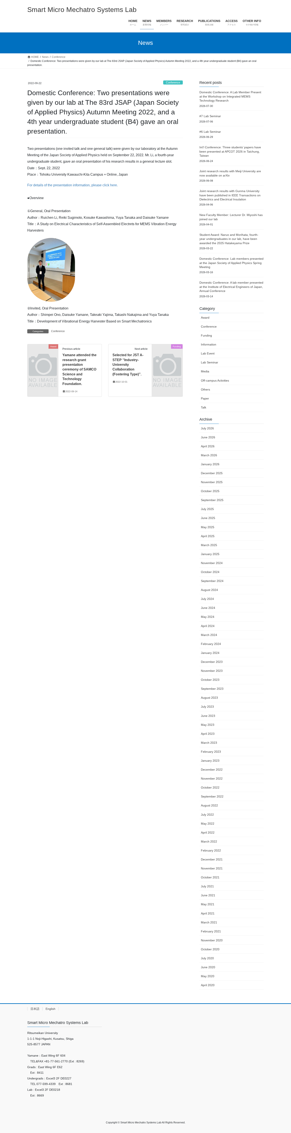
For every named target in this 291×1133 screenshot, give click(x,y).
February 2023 (211, 751)
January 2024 (210, 653)
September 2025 (212, 500)
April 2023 (208, 733)
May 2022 (207, 823)
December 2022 (212, 769)
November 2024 (212, 563)
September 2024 (212, 581)
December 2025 (212, 473)
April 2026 (208, 446)
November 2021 (212, 868)
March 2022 (209, 841)
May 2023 (207, 724)
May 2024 (207, 616)
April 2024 (208, 626)
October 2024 (210, 572)
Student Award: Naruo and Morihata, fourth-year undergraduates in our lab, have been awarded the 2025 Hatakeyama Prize (228, 239)
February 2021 (211, 931)
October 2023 (210, 679)
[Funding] (167, 353)
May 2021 (207, 904)
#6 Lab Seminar (210, 131)
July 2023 (207, 706)
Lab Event (208, 353)
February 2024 (211, 644)
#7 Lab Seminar (210, 116)
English (50, 1009)
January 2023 (210, 760)
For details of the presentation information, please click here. (72, 185)
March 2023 (209, 742)
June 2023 (208, 715)
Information (208, 344)
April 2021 (208, 913)
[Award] (42, 353)
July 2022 (207, 814)
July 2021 (207, 886)
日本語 (34, 1009)
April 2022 (208, 832)
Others (205, 389)
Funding (206, 335)
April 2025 (208, 536)
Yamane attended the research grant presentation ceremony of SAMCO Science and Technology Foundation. (79, 369)
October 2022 (210, 787)
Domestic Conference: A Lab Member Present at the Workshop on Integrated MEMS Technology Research (230, 96)
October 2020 (210, 949)
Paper (205, 398)
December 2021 (212, 859)
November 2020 (212, 940)
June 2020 (208, 967)
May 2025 (207, 527)
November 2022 (212, 778)
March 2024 (209, 635)
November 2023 (212, 670)
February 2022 (211, 850)
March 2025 (209, 545)
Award (205, 317)
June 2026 (208, 437)
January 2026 (210, 464)
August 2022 (209, 805)
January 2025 (210, 554)
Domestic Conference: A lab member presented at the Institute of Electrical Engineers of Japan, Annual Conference (231, 287)
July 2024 (207, 599)
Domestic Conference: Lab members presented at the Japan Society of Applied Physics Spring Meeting (231, 263)
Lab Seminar (209, 362)
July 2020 (207, 958)
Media (205, 371)
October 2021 (210, 877)
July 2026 (207, 428)
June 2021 (208, 895)
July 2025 (207, 509)
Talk (203, 407)
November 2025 (212, 482)
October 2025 (210, 491)
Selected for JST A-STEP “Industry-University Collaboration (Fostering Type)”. (127, 364)
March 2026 (209, 455)
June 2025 (208, 518)
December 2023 (212, 661)
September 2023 (212, 688)
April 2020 (208, 985)
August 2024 (209, 590)
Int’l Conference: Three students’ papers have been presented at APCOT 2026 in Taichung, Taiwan (230, 151)
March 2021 (209, 922)
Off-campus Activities (215, 380)
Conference (173, 82)
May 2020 (207, 976)
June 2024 (208, 608)
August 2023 (209, 697)
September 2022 (212, 796)
